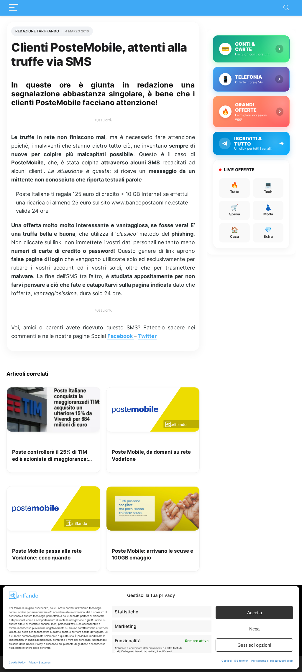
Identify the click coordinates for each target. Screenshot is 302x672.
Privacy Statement (40, 662)
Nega (254, 628)
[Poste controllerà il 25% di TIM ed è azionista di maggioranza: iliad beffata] (53, 391)
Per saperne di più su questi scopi (272, 660)
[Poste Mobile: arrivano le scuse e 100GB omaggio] (153, 490)
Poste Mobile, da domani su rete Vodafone (151, 455)
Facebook (120, 336)
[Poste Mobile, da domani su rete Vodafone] (153, 391)
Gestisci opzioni (254, 645)
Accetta (254, 612)
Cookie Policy (17, 662)
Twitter (147, 336)
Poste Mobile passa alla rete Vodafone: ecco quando (47, 554)
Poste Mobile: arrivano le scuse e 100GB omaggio (152, 554)
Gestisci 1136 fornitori (234, 660)
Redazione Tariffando (37, 31)
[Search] (286, 8)
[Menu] (13, 8)
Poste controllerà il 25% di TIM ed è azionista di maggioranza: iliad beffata (50, 456)
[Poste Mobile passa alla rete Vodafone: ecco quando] (53, 490)
